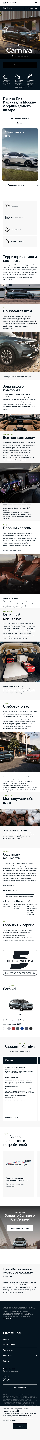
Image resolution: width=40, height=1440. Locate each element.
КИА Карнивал (8, 1290)
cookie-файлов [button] (17, 1416)
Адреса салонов (9, 1369)
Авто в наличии (9, 1345)
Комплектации (32, 8)
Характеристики (9, 890)
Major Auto (13, 3)
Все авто (20, 123)
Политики (13, 1420)
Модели (6, 1339)
